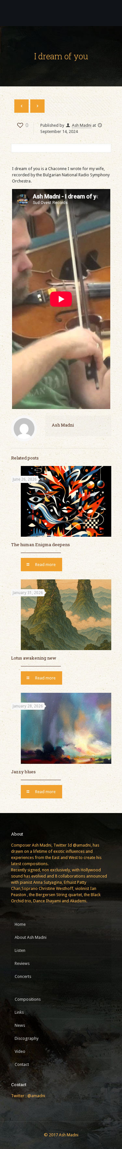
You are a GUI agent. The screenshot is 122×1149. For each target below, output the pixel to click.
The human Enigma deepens (40, 544)
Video (20, 1051)
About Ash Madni (31, 937)
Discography (26, 1038)
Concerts (23, 976)
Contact (22, 1064)
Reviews (22, 963)
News (20, 1025)
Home (20, 924)
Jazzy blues (23, 772)
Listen (20, 950)
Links (19, 1012)
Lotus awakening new (33, 658)
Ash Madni (81, 125)
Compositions (28, 999)
